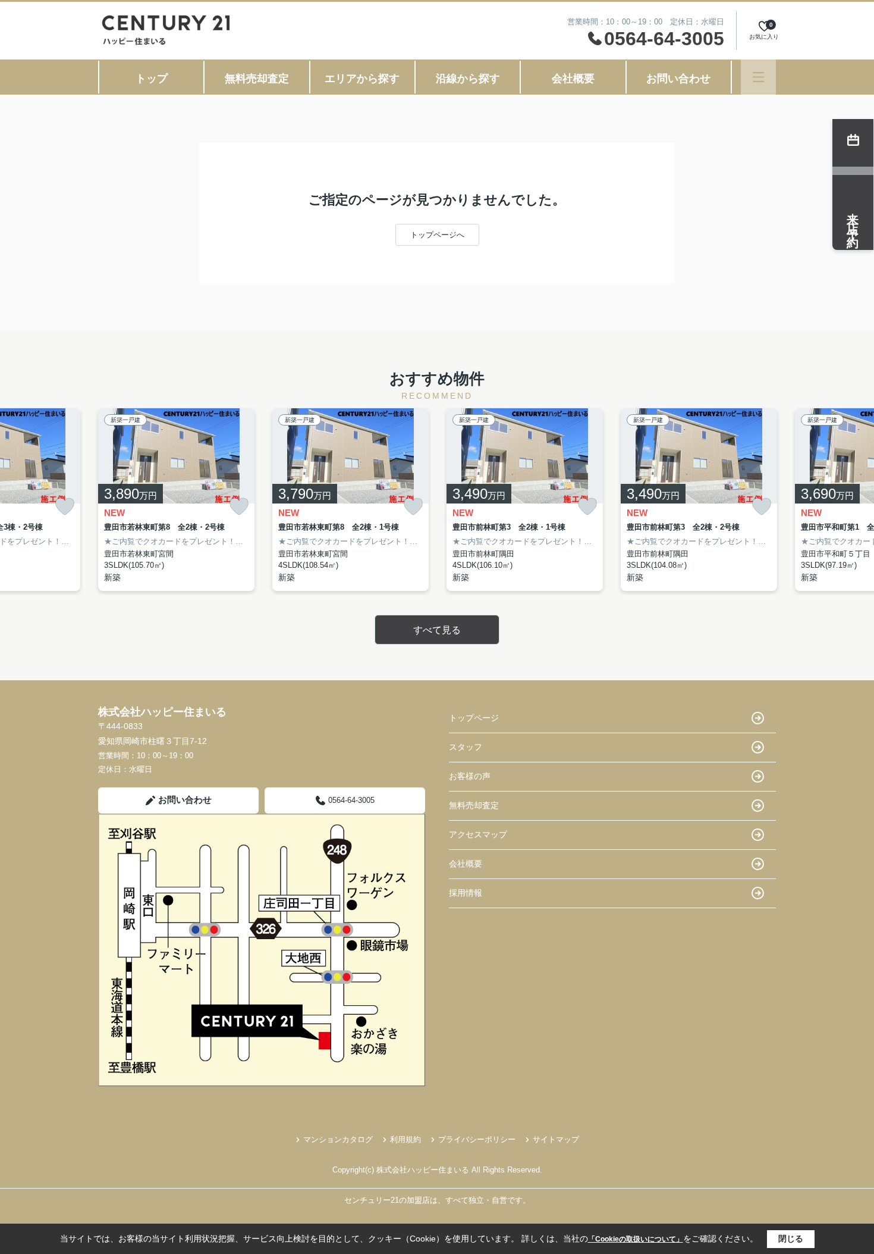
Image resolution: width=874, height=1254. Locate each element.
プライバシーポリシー (476, 1139)
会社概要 (573, 79)
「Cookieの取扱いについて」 (635, 1239)
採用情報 (465, 892)
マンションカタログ (338, 1139)
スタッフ (465, 747)
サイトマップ (556, 1139)
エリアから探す (362, 79)
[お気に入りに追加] (64, 506)
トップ (152, 79)
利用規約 (405, 1139)
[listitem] (176, 499)
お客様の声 (470, 776)
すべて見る (437, 630)
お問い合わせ (678, 79)
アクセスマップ (478, 834)
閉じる (790, 1238)
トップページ (474, 718)
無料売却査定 (257, 79)
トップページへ (437, 234)
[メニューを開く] (758, 77)
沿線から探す (468, 79)
